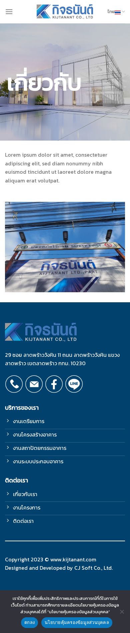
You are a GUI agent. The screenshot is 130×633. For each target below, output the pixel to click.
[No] (121, 613)
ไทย (111, 11)
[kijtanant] (65, 11)
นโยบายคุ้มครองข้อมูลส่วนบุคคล (77, 622)
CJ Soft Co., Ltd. (93, 568)
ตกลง (29, 622)
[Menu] (9, 11)
